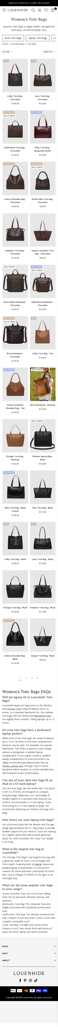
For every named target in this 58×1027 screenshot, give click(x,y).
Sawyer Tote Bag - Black (42, 655)
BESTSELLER (9, 112)
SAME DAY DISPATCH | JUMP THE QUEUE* (29, 3)
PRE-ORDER (36, 112)
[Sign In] (40, 10)
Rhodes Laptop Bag (12, 765)
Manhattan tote (42, 715)
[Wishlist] (46, 10)
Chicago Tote (14, 708)
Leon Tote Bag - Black (42, 559)
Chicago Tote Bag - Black (15, 607)
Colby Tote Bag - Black (15, 559)
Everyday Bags (17, 44)
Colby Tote (40, 838)
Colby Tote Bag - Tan (42, 353)
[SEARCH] (33, 10)
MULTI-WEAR (9, 116)
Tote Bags (31, 44)
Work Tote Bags (13, 38)
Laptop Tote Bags (37, 38)
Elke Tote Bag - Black (42, 507)
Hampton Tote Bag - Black (42, 607)
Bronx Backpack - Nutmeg (42, 404)
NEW (6, 61)
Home (5, 44)
